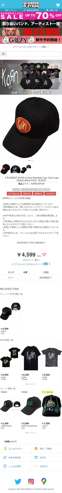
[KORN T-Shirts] (31, 357)
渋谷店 (43, 457)
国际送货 (27, 193)
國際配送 (38, 193)
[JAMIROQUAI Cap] (10, 406)
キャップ (16, 189)
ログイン (12, 10)
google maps (44, 481)
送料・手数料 (46, 448)
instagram (31, 481)
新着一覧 (53, 10)
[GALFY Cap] (51, 406)
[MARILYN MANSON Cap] (31, 406)
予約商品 (46, 189)
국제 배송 (50, 193)
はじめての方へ (16, 448)
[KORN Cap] (10, 311)
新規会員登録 (32, 10)
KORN (39, 189)
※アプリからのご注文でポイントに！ (31, 46)
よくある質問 (15, 466)
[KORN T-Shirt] (10, 357)
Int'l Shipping (14, 193)
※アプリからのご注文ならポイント (31, 264)
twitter (18, 481)
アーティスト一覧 (28, 189)
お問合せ (44, 466)
